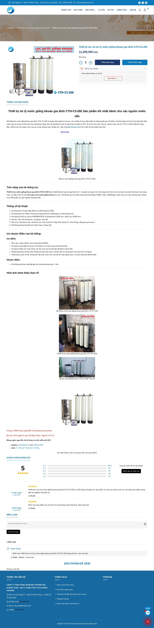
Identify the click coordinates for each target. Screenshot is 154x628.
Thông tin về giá (63, 599)
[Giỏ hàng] (144, 10)
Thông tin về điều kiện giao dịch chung (71, 594)
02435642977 (23, 445)
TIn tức (110, 10)
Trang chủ (66, 10)
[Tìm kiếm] (139, 10)
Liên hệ (132, 10)
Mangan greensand (87, 222)
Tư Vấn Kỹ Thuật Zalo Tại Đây (27, 448)
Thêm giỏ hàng (107, 62)
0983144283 (38, 445)
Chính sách (122, 10)
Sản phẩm (89, 10)
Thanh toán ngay (135, 62)
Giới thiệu (78, 10)
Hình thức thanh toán (65, 590)
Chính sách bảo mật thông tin (68, 603)
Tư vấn (101, 10)
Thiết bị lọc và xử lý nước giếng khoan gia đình (33, 28)
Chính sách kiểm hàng (65, 585)
